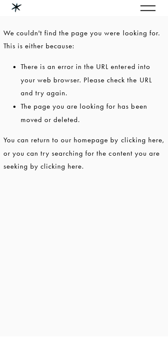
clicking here (141, 139)
